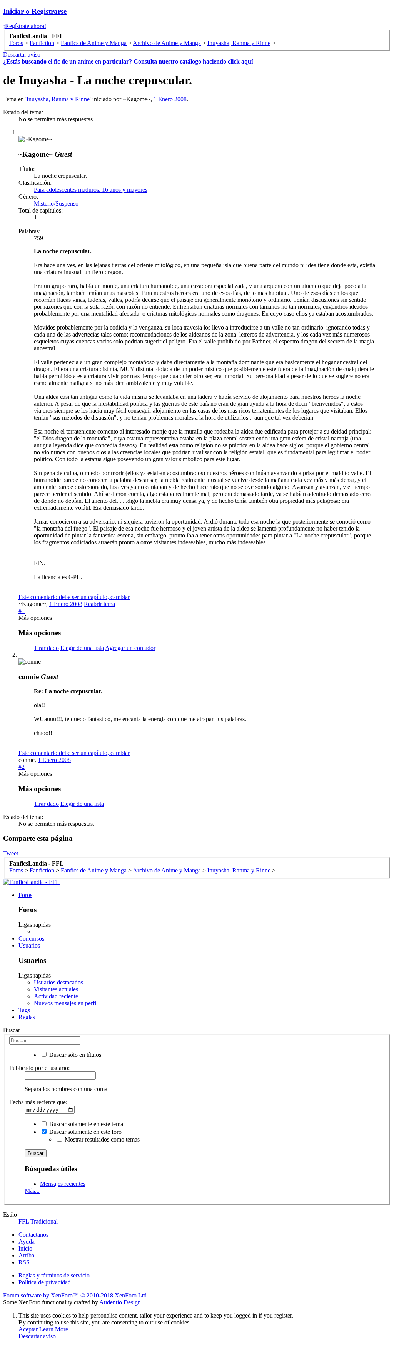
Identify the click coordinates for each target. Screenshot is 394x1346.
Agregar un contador (130, 648)
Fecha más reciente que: (38, 1102)
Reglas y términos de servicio (54, 1275)
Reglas (26, 1017)
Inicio (25, 1248)
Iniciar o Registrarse (35, 11)
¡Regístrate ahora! (24, 26)
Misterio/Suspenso (56, 203)
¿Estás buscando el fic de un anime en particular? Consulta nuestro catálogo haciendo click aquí (128, 61)
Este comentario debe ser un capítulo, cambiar (74, 597)
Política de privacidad (44, 1282)
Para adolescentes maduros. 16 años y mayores (90, 189)
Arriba (26, 1255)
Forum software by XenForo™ (75, 1295)
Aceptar (28, 1329)
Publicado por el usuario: (39, 1068)
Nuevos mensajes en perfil (66, 1003)
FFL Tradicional (38, 1221)
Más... (32, 1190)
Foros (25, 895)
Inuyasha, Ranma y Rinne (58, 99)
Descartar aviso (21, 54)
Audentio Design (120, 1302)
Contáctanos (33, 1234)
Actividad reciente (56, 996)
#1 (21, 611)
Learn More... (56, 1329)
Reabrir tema (99, 604)
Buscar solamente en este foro (85, 1131)
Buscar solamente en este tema (85, 1124)
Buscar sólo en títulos (74, 1054)
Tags (24, 1010)
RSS (24, 1262)
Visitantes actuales (56, 989)
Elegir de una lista (82, 648)
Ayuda (26, 1241)
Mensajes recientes (62, 1183)
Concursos (31, 938)
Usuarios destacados (58, 982)
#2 (21, 766)
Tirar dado (46, 648)
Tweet (10, 853)
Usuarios (29, 945)
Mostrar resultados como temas (101, 1139)
